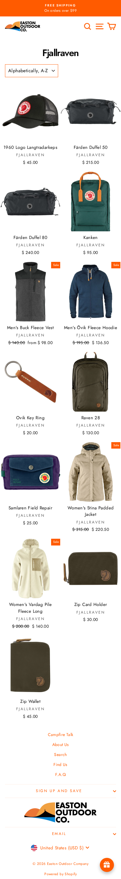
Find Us (60, 764)
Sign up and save (59, 791)
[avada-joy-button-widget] (107, 865)
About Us (60, 744)
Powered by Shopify (60, 874)
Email (59, 833)
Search (60, 754)
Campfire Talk (60, 734)
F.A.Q (60, 774)
